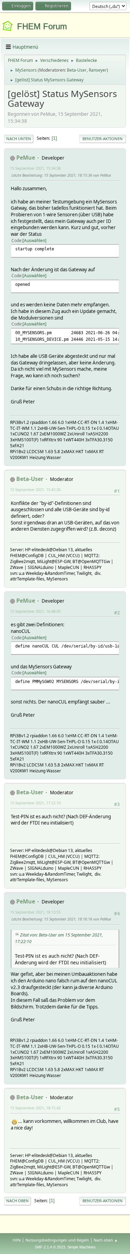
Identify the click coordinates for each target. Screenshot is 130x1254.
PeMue (25, 157)
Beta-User (77, 70)
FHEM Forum (42, 26)
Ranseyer (98, 70)
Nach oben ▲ (106, 1240)
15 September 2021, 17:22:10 (35, 802)
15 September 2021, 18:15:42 (35, 1107)
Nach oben (17, 1200)
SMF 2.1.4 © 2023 (50, 1247)
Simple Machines (81, 1247)
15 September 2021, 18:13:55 (35, 912)
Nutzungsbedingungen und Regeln (57, 1240)
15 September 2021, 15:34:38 (35, 168)
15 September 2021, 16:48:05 (35, 611)
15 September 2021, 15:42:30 (35, 489)
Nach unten (18, 138)
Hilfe (16, 1240)
